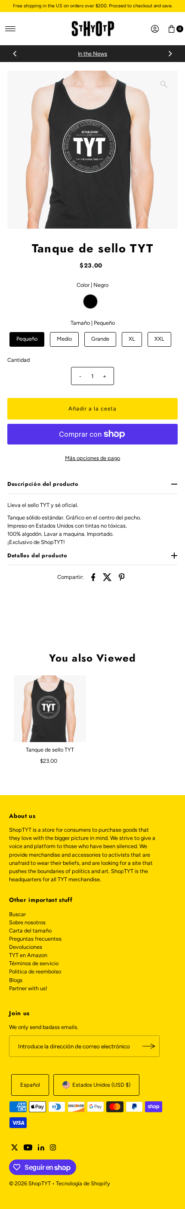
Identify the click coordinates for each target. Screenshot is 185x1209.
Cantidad (18, 360)
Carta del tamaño (30, 930)
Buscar (17, 914)
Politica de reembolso (35, 971)
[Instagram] (53, 1148)
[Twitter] (14, 1148)
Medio (64, 339)
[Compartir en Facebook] (93, 576)
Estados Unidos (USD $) (101, 1085)
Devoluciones (25, 947)
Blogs (15, 980)
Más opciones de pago (92, 458)
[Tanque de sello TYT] (50, 709)
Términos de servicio (34, 963)
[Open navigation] (10, 29)
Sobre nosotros (27, 922)
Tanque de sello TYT (50, 749)
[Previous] (15, 54)
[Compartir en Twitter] (107, 576)
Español (30, 1085)
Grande (100, 339)
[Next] (170, 54)
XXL (159, 339)
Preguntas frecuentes (35, 938)
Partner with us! (28, 988)
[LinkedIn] (41, 1148)
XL (132, 339)
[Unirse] (149, 1046)
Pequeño (26, 339)
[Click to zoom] (163, 84)
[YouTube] (28, 1148)
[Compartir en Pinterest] (121, 576)
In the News (92, 53)
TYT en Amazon (28, 955)
